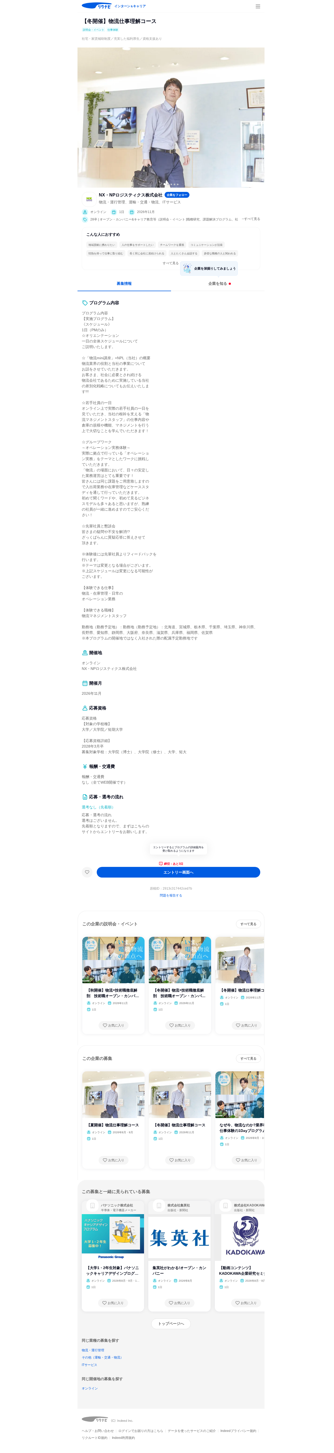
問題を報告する (171, 895)
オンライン (90, 1388)
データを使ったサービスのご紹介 (192, 1431)
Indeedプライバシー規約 (238, 1431)
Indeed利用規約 (123, 1438)
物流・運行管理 (93, 1350)
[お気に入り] (87, 872)
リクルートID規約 (94, 1438)
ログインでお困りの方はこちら (140, 1431)
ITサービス (89, 1365)
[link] (92, 1205)
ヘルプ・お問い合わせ (98, 1431)
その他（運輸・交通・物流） (102, 1357)
